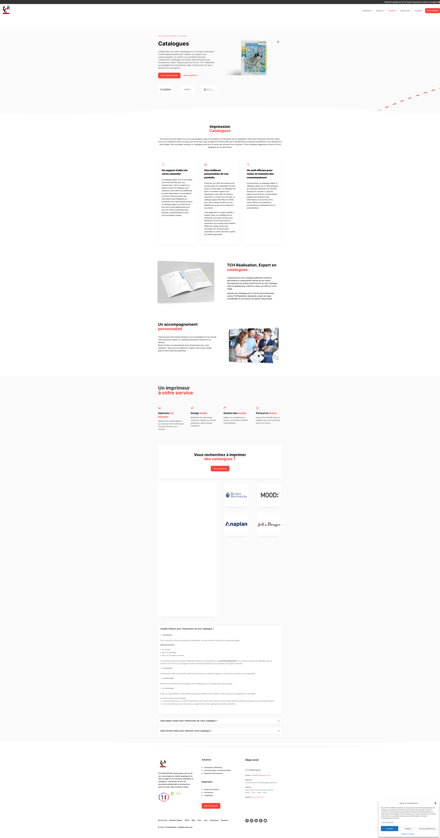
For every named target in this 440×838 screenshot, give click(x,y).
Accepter (389, 828)
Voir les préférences (427, 828)
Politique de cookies (407, 834)
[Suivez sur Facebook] (247, 820)
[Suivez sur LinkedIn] (256, 820)
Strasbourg (214, 820)
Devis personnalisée (169, 75)
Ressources (405, 11)
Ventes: (248, 797)
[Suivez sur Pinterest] (251, 820)
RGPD (187, 820)
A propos (418, 11)
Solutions (380, 11)
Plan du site (162, 820)
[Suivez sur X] (261, 820)
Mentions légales (175, 820)
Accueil (160, 36)
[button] (435, 803)
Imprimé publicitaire (171, 36)
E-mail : (248, 775)
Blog (193, 820)
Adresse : (249, 780)
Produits (392, 11)
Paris (199, 820)
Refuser (408, 828)
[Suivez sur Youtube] (265, 820)
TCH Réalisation (253, 770)
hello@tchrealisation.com (261, 775)
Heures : (248, 787)
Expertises (366, 11)
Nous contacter (220, 468)
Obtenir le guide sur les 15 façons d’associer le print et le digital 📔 (412, 2)
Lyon (205, 820)
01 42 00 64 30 (432, 11)
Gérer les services (388, 822)
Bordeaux (224, 820)
